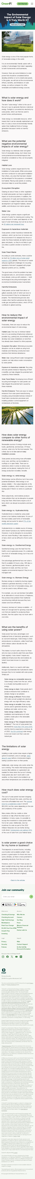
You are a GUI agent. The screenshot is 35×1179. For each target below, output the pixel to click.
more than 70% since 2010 (23, 727)
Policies (4, 947)
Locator (15, 1152)
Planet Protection (6, 1046)
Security (4, 944)
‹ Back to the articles (17, 880)
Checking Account (7, 917)
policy (5, 1143)
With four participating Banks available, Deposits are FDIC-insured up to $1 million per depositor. (17, 1008)
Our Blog (19, 920)
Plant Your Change (7, 925)
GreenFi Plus (5, 931)
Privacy (3, 941)
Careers (19, 917)
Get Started (22, 4)
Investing (4, 933)
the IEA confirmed (17, 731)
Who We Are (21, 914)
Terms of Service (11, 984)
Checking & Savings (8, 914)
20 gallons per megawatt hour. (14, 224)
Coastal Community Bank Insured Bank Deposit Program (16, 1001)
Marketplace (5, 922)
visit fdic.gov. (28, 1010)
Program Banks (11, 1014)
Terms (15, 1136)
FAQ (19, 1136)
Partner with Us (22, 930)
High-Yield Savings (7, 920)
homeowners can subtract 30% (21, 830)
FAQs (18, 941)
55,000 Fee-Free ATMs (9, 928)
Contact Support (22, 944)
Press (19, 922)
